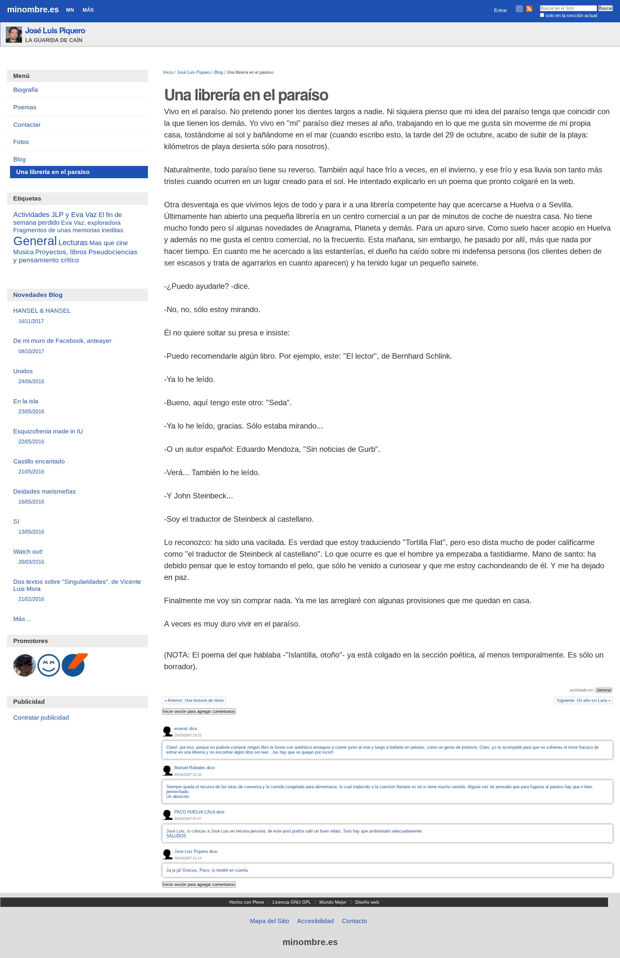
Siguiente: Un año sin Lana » (584, 700)
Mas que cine (108, 242)
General (604, 690)
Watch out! (28, 556)
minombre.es (33, 9)
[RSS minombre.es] (529, 8)
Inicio (168, 72)
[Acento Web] (75, 673)
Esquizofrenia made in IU (48, 436)
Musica (23, 252)
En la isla (28, 406)
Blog (218, 72)
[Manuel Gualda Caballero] (24, 673)
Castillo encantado (39, 466)
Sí (28, 526)
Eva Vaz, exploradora (91, 222)
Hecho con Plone (246, 902)
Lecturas (73, 242)
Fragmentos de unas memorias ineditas (68, 230)
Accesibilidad (315, 921)
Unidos (28, 376)
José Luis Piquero (55, 30)
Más (88, 10)
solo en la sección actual (571, 15)
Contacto (354, 921)
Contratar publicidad (41, 717)
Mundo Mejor (332, 902)
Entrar (500, 10)
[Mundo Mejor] (48, 673)
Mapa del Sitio (269, 921)
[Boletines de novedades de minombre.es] (519, 8)
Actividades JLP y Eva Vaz (55, 215)
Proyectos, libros (61, 252)
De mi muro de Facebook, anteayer (62, 345)
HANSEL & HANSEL (42, 315)
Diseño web (367, 902)
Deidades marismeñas (44, 496)
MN (70, 10)
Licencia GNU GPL (292, 902)
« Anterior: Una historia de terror (194, 700)
